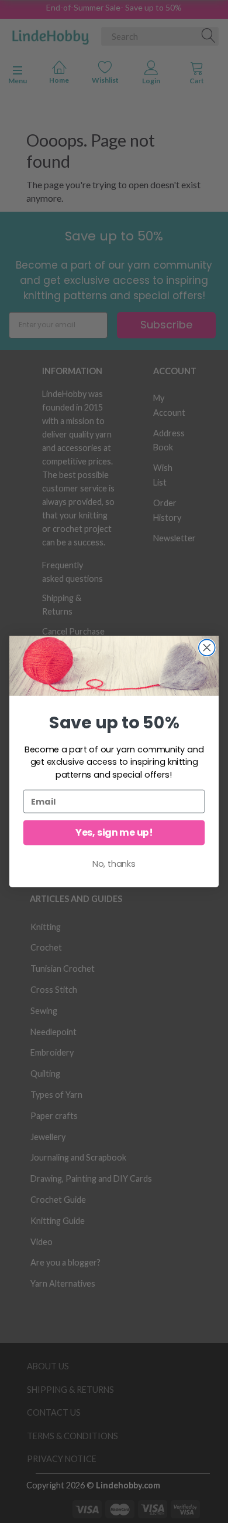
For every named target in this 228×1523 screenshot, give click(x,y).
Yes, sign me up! (113, 832)
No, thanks (114, 864)
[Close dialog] (207, 647)
